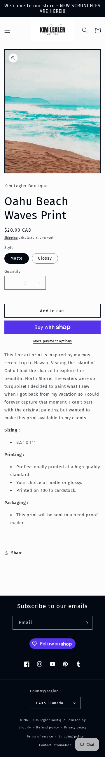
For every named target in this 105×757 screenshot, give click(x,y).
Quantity (12, 271)
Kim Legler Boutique (49, 720)
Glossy (45, 258)
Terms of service (40, 736)
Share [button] (17, 552)
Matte (16, 258)
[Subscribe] (85, 623)
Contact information (55, 745)
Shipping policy (71, 736)
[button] (7, 30)
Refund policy (47, 727)
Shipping (11, 238)
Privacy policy (75, 727)
